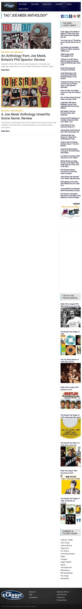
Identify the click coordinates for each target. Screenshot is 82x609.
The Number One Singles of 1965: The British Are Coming (70, 501)
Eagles (63, 556)
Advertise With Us (63, 592)
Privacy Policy (61, 600)
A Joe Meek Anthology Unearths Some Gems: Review (25, 116)
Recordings (17, 52)
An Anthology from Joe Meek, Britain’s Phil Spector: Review (23, 58)
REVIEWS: (5, 52)
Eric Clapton (65, 551)
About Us (32, 592)
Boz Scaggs (65, 576)
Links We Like (61, 594)
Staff (30, 594)
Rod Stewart (65, 578)
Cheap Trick (65, 548)
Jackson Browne (66, 545)
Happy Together (66, 562)
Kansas (63, 565)
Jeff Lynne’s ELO (66, 567)
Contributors (33, 597)
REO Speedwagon (67, 573)
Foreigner (64, 559)
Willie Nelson (65, 570)
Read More (5, 70)
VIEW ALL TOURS (67, 540)
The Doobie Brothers (68, 554)
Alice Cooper (65, 543)
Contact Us (61, 597)
